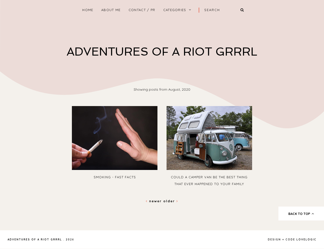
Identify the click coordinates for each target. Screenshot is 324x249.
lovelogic (306, 239)
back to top (299, 214)
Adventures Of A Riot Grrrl (162, 51)
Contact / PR (142, 10)
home (87, 10)
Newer (155, 201)
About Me (110, 10)
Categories (174, 10)
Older (169, 201)
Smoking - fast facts (115, 177)
